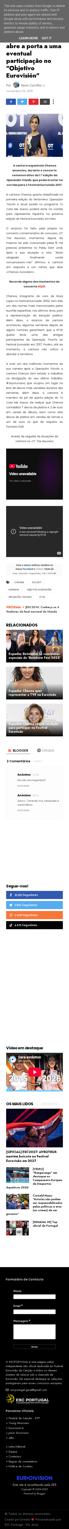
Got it (47, 38)
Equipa (13, 1452)
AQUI (41, 286)
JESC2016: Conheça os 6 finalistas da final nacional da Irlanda (33, 609)
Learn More (28, 38)
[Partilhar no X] (22, 102)
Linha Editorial (17, 1446)
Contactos (15, 1456)
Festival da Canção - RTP (24, 1418)
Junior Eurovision (19, 1433)
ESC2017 (36, 582)
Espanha (14, 589)
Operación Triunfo (20, 597)
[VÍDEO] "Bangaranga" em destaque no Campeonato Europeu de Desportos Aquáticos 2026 (34, 1178)
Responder (23, 785)
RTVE (42, 597)
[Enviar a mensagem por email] (45, 102)
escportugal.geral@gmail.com (28, 1390)
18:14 (35, 795)
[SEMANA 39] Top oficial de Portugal (45, 1224)
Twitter (39, 569)
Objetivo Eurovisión (39, 589)
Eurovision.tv (16, 1428)
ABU (11, 1438)
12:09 (36, 774)
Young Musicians (19, 1423)
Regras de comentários (23, 1461)
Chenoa (19, 582)
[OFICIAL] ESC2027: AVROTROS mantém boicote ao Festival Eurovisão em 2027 (31, 1156)
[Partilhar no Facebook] (11, 102)
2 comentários (18, 761)
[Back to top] (59, 1519)
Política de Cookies (21, 1466)
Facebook (28, 569)
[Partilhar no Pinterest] (34, 102)
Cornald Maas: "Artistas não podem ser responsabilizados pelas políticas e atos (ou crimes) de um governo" (34, 1204)
